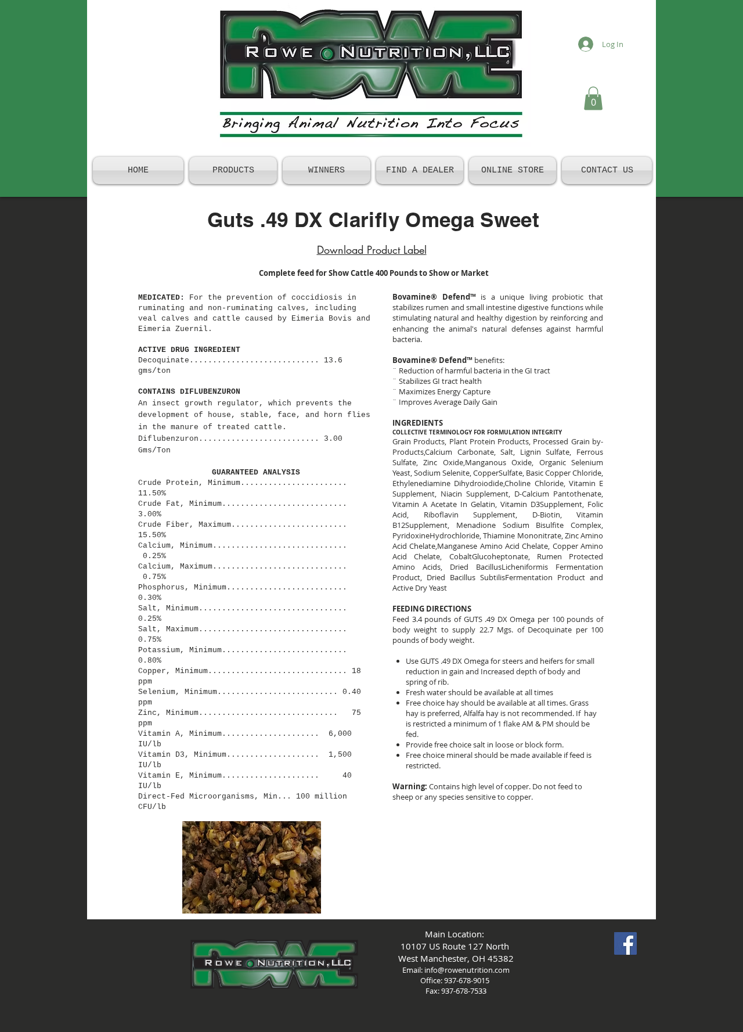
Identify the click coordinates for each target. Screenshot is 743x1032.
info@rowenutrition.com (467, 970)
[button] (593, 98)
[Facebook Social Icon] (625, 943)
